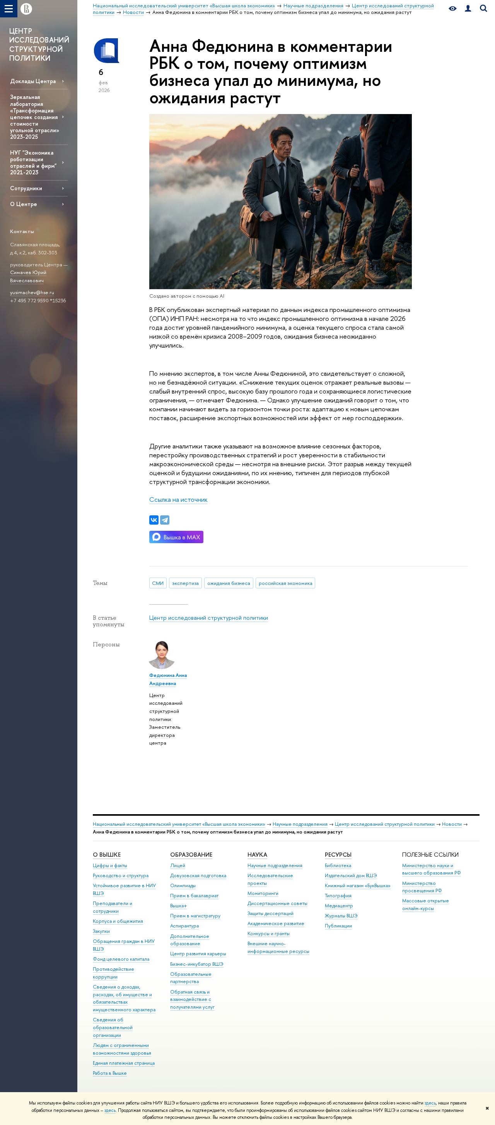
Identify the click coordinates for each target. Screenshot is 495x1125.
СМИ (158, 583)
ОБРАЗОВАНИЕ (191, 855)
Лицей (177, 865)
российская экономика (285, 583)
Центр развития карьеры (198, 953)
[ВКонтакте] (154, 520)
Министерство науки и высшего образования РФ (431, 869)
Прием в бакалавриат (194, 895)
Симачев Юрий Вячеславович (28, 276)
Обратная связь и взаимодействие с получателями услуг (192, 1000)
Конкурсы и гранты (269, 933)
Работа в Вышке (110, 1073)
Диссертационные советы (277, 903)
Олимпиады (183, 885)
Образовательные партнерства (191, 978)
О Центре (23, 204)
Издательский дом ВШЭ (351, 875)
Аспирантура (184, 925)
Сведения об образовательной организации (113, 1027)
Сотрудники (26, 188)
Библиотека (338, 865)
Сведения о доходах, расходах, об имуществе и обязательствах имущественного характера (124, 998)
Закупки (101, 931)
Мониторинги (263, 893)
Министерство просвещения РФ (422, 887)
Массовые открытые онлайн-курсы (425, 904)
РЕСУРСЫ (338, 855)
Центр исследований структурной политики (208, 618)
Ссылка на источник (178, 499)
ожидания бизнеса (228, 583)
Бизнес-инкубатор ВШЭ (197, 964)
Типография (338, 895)
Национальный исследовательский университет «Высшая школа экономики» (179, 824)
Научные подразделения (300, 824)
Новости (452, 824)
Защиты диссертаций (271, 913)
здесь (430, 1103)
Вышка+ (178, 905)
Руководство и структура (120, 875)
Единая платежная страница (124, 1063)
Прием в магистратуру (195, 915)
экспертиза (185, 583)
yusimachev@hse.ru (32, 292)
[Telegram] (164, 520)
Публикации (338, 925)
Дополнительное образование (189, 940)
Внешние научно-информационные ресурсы (278, 947)
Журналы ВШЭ (341, 915)
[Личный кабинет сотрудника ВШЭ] (468, 8)
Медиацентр (339, 905)
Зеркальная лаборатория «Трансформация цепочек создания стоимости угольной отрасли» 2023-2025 (34, 116)
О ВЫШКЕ (107, 855)
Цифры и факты (110, 865)
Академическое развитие (276, 923)
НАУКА (257, 855)
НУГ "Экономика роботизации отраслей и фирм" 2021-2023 (33, 162)
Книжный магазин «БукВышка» (358, 885)
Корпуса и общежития (118, 921)
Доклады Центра (33, 81)
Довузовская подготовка (198, 875)
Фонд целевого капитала (121, 959)
